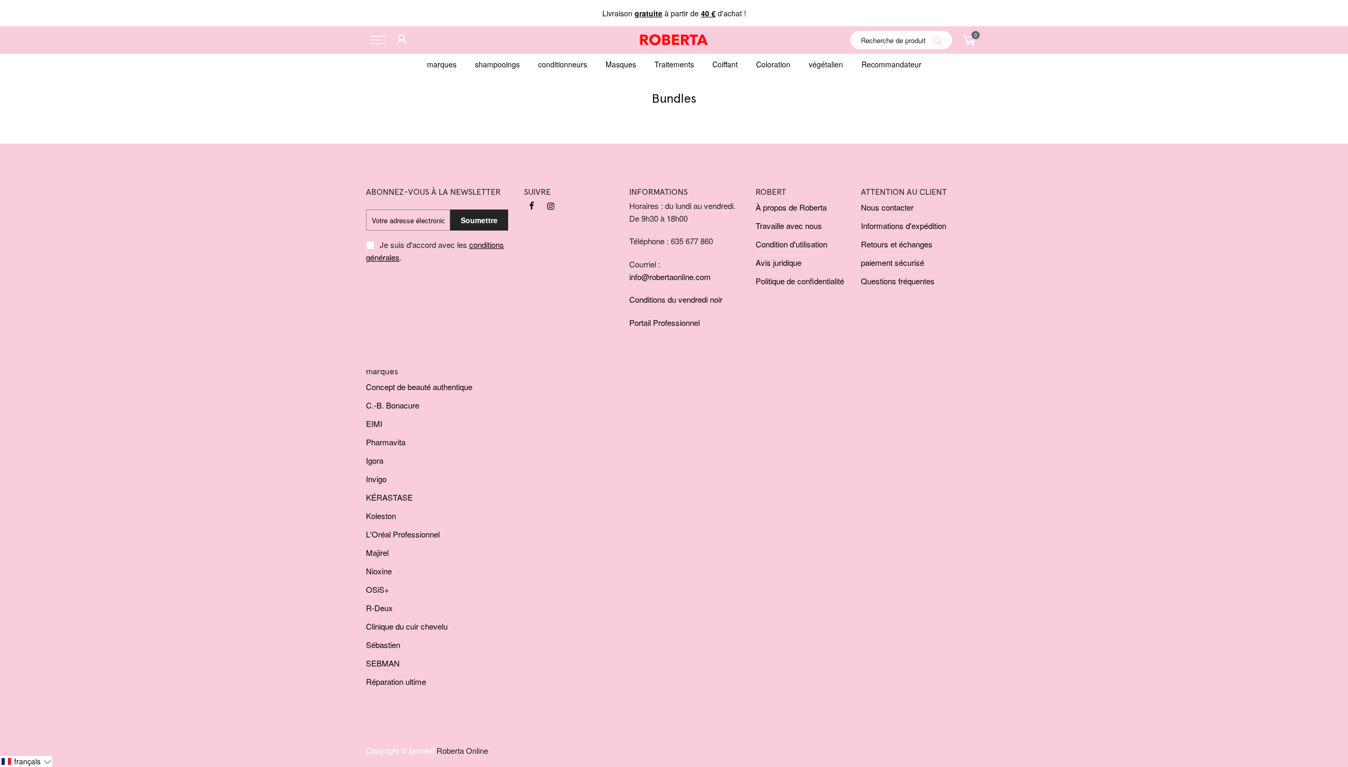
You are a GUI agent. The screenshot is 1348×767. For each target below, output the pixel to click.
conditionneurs (562, 64)
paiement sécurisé (892, 262)
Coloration (773, 64)
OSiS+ (377, 589)
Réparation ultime (396, 681)
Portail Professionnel (664, 322)
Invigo (376, 478)
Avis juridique (778, 262)
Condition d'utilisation (791, 244)
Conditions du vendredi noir (675, 299)
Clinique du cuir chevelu (407, 626)
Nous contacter (887, 207)
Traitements (674, 64)
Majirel (377, 552)
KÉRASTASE (389, 497)
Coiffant (725, 64)
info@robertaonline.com (670, 276)
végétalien (826, 64)
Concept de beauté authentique (419, 386)
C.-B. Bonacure (392, 405)
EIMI (374, 423)
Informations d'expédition (903, 225)
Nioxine (379, 570)
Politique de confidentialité (800, 280)
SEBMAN (383, 663)
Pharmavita (385, 441)
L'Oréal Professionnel (403, 534)
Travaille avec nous (789, 225)
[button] (26, 761)
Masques (621, 64)
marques (442, 64)
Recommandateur (891, 64)
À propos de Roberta (791, 207)
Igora (374, 460)
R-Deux (379, 607)
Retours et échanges (897, 244)
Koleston (381, 515)
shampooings (497, 64)
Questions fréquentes (898, 280)
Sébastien (383, 644)
